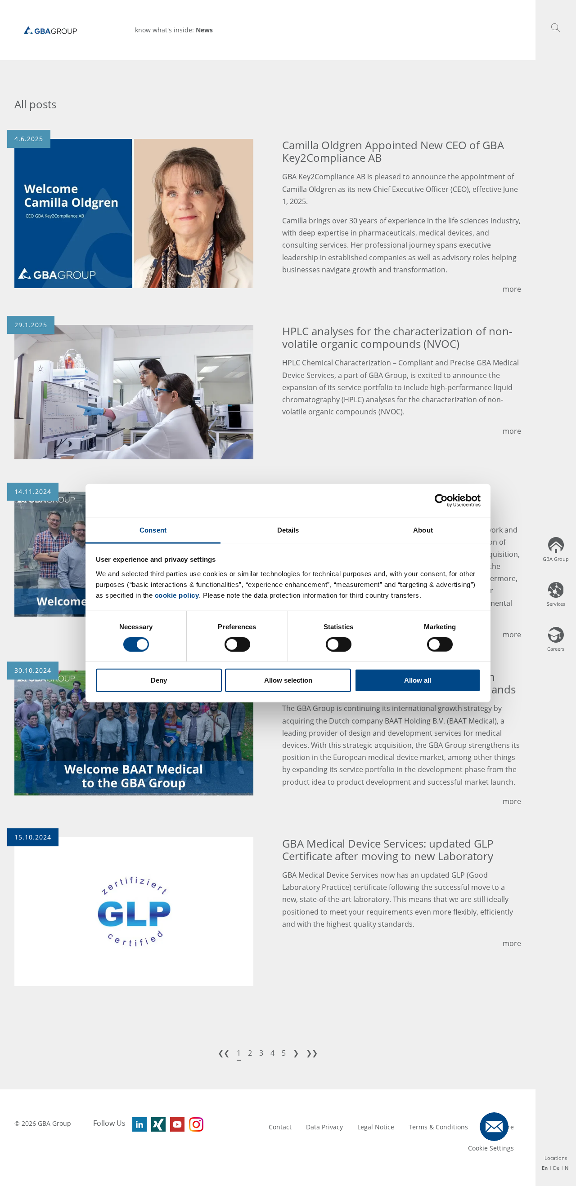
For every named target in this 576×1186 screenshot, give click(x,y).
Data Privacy (324, 1127)
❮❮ (224, 1053)
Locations (555, 1158)
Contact (280, 1127)
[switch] (237, 644)
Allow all (417, 680)
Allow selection (288, 680)
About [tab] (423, 529)
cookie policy (177, 595)
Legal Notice (375, 1127)
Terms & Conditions (438, 1127)
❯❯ (312, 1053)
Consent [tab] (153, 529)
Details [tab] (288, 529)
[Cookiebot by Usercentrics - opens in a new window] (441, 500)
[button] (555, 27)
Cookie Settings (491, 1148)
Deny (159, 680)
